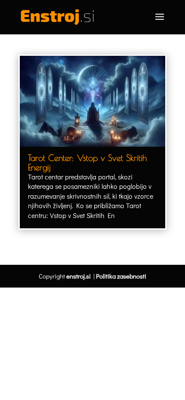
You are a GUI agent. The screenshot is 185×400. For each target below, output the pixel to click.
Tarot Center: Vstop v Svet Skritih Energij (87, 162)
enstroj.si (78, 276)
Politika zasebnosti (121, 276)
